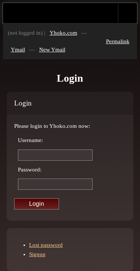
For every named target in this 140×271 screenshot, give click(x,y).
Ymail (18, 50)
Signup (37, 254)
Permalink (118, 41)
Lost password (46, 245)
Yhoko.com (63, 33)
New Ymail (52, 50)
